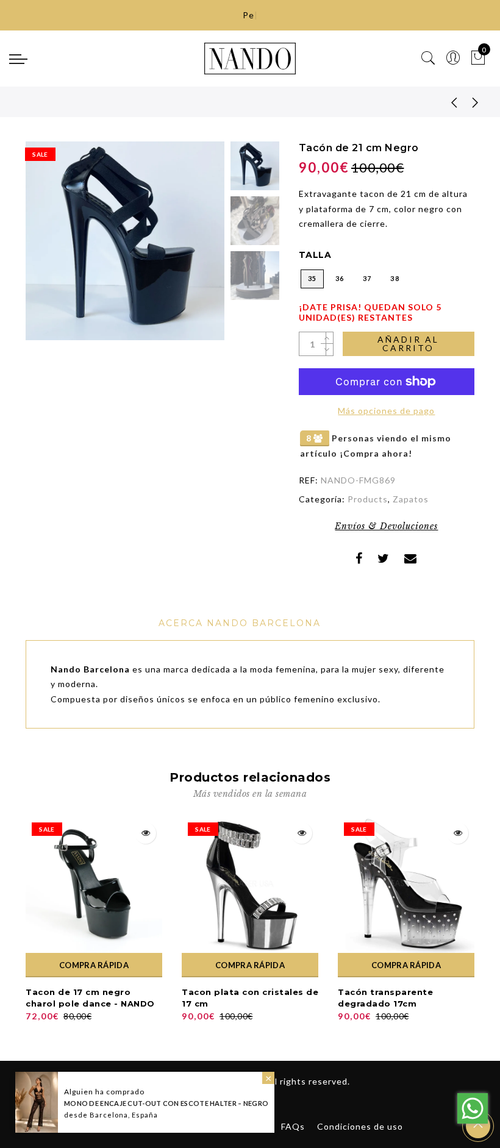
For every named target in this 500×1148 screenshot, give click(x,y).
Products (368, 499)
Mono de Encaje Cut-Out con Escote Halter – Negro (166, 1103)
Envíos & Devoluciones (386, 526)
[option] (125, 240)
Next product (475, 102)
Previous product (445, 102)
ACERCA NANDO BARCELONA (240, 623)
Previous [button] (48, 248)
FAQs (293, 1126)
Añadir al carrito (408, 343)
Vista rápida (145, 833)
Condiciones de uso (360, 1126)
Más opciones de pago (386, 410)
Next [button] (186, 247)
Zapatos (411, 499)
